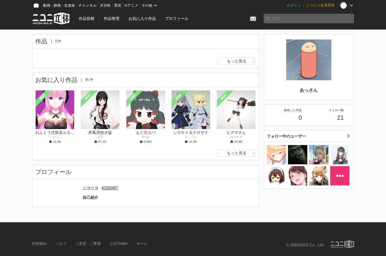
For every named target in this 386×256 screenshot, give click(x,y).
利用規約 (39, 244)
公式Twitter (119, 244)
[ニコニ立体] (342, 244)
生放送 (69, 5)
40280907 (109, 188)
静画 (57, 5)
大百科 (105, 5)
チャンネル (87, 5)
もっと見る (236, 61)
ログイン (294, 5)
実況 (117, 5)
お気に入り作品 (142, 18)
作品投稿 (86, 18)
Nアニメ (131, 5)
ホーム (142, 244)
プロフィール (176, 18)
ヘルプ (60, 244)
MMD (42, 96)
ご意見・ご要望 (88, 244)
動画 (46, 5)
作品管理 (111, 18)
